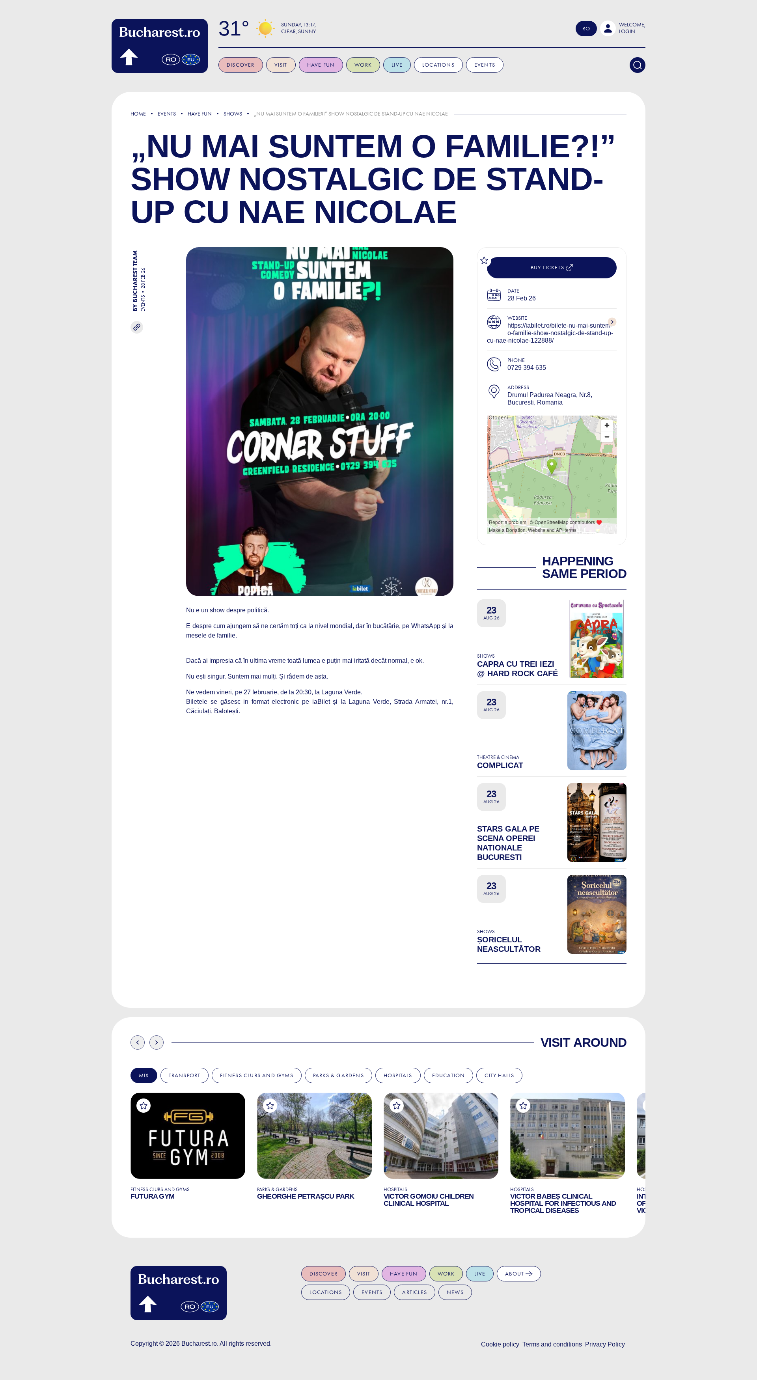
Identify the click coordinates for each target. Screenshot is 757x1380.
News (455, 1292)
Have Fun (200, 113)
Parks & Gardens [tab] (338, 1075)
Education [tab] (448, 1075)
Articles (414, 1292)
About (515, 1273)
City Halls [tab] (499, 1075)
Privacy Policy (605, 1344)
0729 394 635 (526, 367)
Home (138, 113)
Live (397, 65)
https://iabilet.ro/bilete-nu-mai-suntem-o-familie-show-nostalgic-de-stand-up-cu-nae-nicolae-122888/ (550, 333)
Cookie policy (500, 1344)
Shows (233, 113)
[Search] (637, 65)
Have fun (321, 65)
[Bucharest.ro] (160, 46)
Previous (138, 1042)
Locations (438, 65)
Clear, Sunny (298, 31)
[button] (622, 28)
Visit (280, 65)
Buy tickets (548, 267)
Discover (241, 65)
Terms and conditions (552, 1344)
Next (156, 1042)
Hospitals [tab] (398, 1075)
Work (363, 65)
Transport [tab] (185, 1075)
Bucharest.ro (199, 1343)
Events (484, 65)
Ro (586, 28)
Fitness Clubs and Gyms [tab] (256, 1075)
